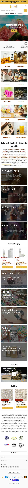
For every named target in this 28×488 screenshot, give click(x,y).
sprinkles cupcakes (13, 156)
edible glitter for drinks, (10, 157)
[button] (26, 6)
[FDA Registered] (9, 45)
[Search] (25, 10)
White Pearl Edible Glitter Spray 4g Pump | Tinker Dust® (21, 263)
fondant (3, 157)
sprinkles (4, 156)
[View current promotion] (14, 2)
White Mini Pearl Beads (21, 404)
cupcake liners (4, 159)
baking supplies (13, 149)
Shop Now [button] (14, 30)
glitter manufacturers (6, 164)
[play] (14, 374)
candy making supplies (12, 160)
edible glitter (23, 156)
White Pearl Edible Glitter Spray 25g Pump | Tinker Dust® (7, 263)
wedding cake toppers (13, 159)
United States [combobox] (13, 472)
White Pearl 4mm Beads (6, 405)
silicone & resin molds (22, 157)
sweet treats (21, 151)
